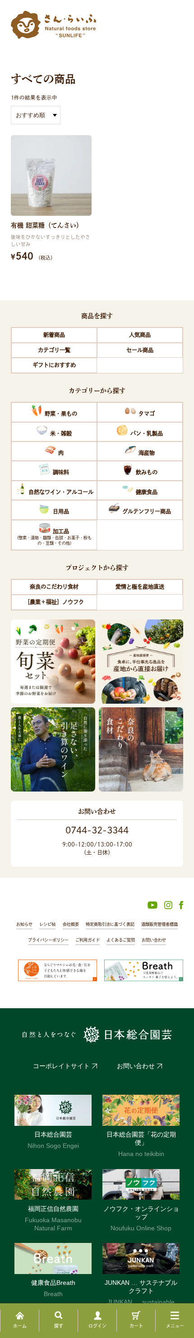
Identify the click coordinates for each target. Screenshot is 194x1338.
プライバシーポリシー (48, 940)
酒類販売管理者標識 (159, 924)
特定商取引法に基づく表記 (110, 924)
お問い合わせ (154, 940)
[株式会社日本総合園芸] (97, 1034)
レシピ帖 (47, 924)
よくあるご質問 (120, 940)
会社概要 (71, 924)
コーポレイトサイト (61, 1065)
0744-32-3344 (97, 830)
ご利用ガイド (87, 940)
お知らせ (24, 924)
